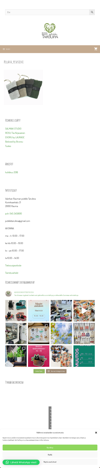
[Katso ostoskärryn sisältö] (95, 49)
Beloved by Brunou (14, 141)
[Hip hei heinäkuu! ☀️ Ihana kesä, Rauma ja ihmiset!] (38, 333)
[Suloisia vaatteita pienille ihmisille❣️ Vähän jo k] (61, 356)
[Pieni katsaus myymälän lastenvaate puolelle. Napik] (84, 310)
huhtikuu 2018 (11, 172)
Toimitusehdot (11, 272)
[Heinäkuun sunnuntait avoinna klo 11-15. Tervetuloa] (16, 333)
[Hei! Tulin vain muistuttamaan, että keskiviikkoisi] (38, 356)
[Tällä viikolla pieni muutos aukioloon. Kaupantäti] (84, 356)
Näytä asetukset (50, 462)
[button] (96, 432)
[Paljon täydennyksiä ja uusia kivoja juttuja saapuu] (16, 310)
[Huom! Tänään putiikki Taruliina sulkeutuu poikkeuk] (38, 310)
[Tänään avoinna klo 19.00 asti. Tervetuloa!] (61, 333)
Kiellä (50, 454)
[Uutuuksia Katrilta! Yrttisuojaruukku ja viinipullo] (16, 356)
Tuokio (8, 146)
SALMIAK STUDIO (13, 128)
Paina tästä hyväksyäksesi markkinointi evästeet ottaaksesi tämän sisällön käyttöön (50, 421)
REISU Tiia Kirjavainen (15, 132)
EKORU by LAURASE (14, 137)
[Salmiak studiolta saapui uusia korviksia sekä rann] (61, 310)
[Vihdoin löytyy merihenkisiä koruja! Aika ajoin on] (84, 333)
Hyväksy (50, 447)
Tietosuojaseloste (13, 265)
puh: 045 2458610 (13, 213)
